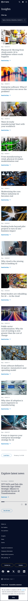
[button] (7, 579)
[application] (14, 594)
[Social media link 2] (8, 571)
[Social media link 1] (3, 571)
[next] (26, 504)
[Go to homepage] (5, 2)
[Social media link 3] (13, 571)
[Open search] (19, 2)
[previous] (22, 504)
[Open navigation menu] (26, 2)
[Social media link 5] (24, 571)
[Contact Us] (22, 2)
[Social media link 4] (19, 571)
